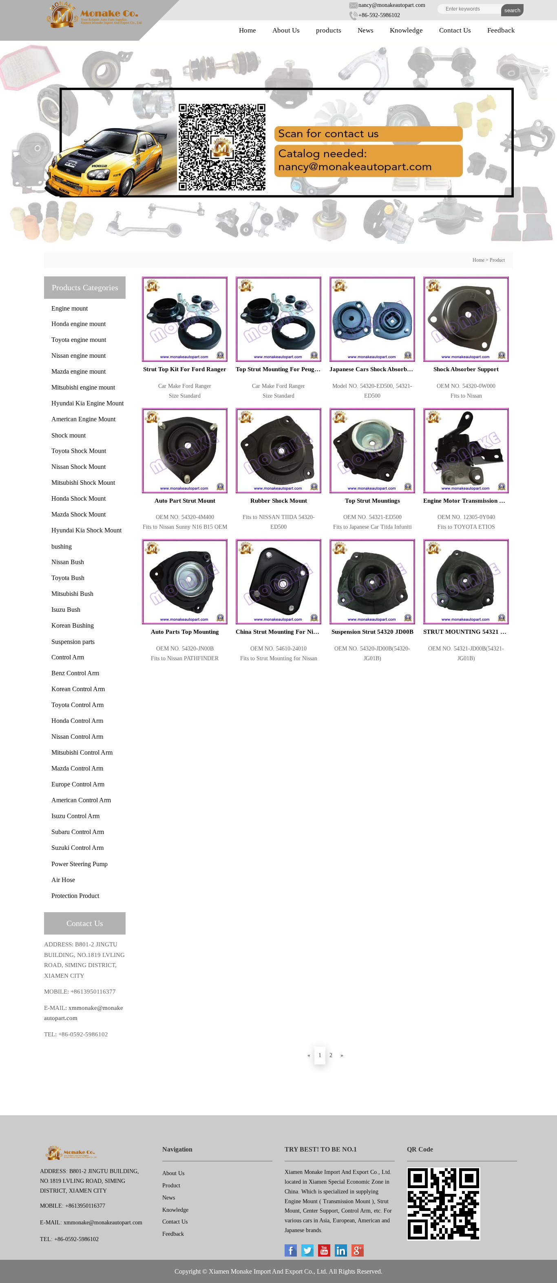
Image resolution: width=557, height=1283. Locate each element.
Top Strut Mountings (372, 500)
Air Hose (63, 879)
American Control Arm (81, 800)
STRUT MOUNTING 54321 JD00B (466, 631)
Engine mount (69, 308)
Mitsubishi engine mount (83, 387)
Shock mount (68, 435)
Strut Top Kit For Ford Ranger (184, 369)
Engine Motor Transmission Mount (466, 500)
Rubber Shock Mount (278, 500)
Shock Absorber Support (466, 369)
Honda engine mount (78, 323)
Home (247, 30)
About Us (286, 30)
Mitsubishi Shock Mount (83, 482)
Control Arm (67, 657)
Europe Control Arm (77, 784)
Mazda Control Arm (77, 768)
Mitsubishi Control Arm (82, 752)
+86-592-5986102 (379, 15)
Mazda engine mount (78, 371)
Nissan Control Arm (77, 736)
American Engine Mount (83, 419)
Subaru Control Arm (77, 831)
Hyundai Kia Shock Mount (86, 530)
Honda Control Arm (77, 720)
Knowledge (406, 30)
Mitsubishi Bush (72, 593)
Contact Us (455, 30)
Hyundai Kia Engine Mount (87, 403)
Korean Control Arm (78, 688)
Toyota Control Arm (77, 704)
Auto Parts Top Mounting (185, 631)
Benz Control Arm (75, 673)
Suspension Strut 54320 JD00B (372, 631)
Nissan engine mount (78, 355)
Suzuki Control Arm (77, 847)
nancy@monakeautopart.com (391, 5)
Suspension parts (73, 641)
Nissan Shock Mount (78, 466)
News (366, 30)
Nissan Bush (67, 561)
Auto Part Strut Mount (185, 500)
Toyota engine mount (78, 339)
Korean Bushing (72, 625)
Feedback (501, 30)
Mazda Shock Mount (78, 514)
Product (497, 260)
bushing (61, 546)
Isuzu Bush (65, 609)
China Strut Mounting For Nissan (278, 631)
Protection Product (75, 895)
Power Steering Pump (79, 863)
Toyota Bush (67, 577)
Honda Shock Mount (78, 498)
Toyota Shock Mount (78, 450)
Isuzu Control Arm (75, 815)
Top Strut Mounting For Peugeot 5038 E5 (278, 369)
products (328, 30)
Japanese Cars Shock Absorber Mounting (372, 369)
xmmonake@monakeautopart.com (103, 1223)
